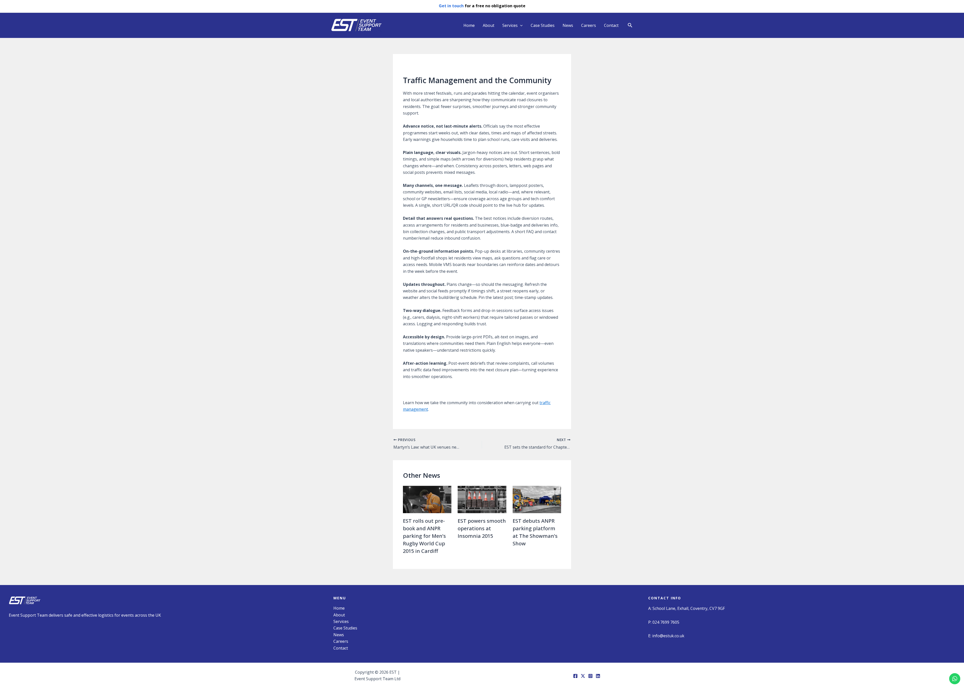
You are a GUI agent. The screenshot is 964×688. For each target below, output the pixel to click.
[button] (630, 25)
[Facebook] (575, 676)
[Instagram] (590, 676)
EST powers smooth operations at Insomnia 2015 (482, 528)
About (488, 25)
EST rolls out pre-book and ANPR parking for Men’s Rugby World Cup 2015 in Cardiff (424, 535)
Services (510, 25)
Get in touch (451, 6)
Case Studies (543, 25)
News (568, 25)
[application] (520, 25)
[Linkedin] (598, 676)
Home (469, 25)
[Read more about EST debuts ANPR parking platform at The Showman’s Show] (537, 499)
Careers (588, 25)
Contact (611, 25)
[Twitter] (583, 676)
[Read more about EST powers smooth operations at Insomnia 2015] (482, 499)
